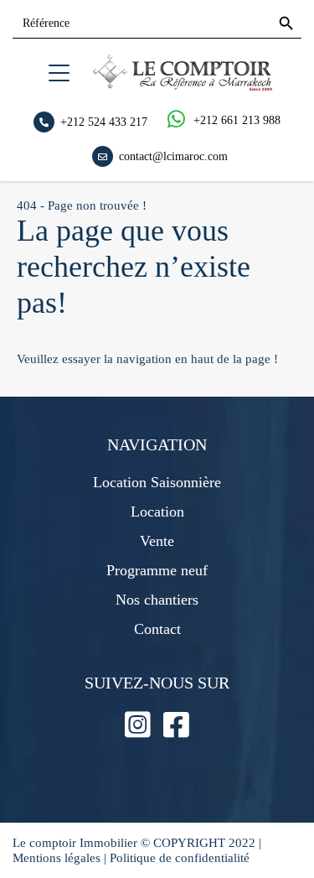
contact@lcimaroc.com (173, 155)
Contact (157, 629)
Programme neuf (157, 570)
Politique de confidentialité (180, 858)
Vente (157, 541)
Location (157, 511)
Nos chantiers (157, 599)
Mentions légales (56, 858)
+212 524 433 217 (103, 121)
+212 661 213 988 (237, 120)
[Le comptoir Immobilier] (182, 86)
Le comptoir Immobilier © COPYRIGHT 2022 (136, 842)
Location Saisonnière (157, 482)
